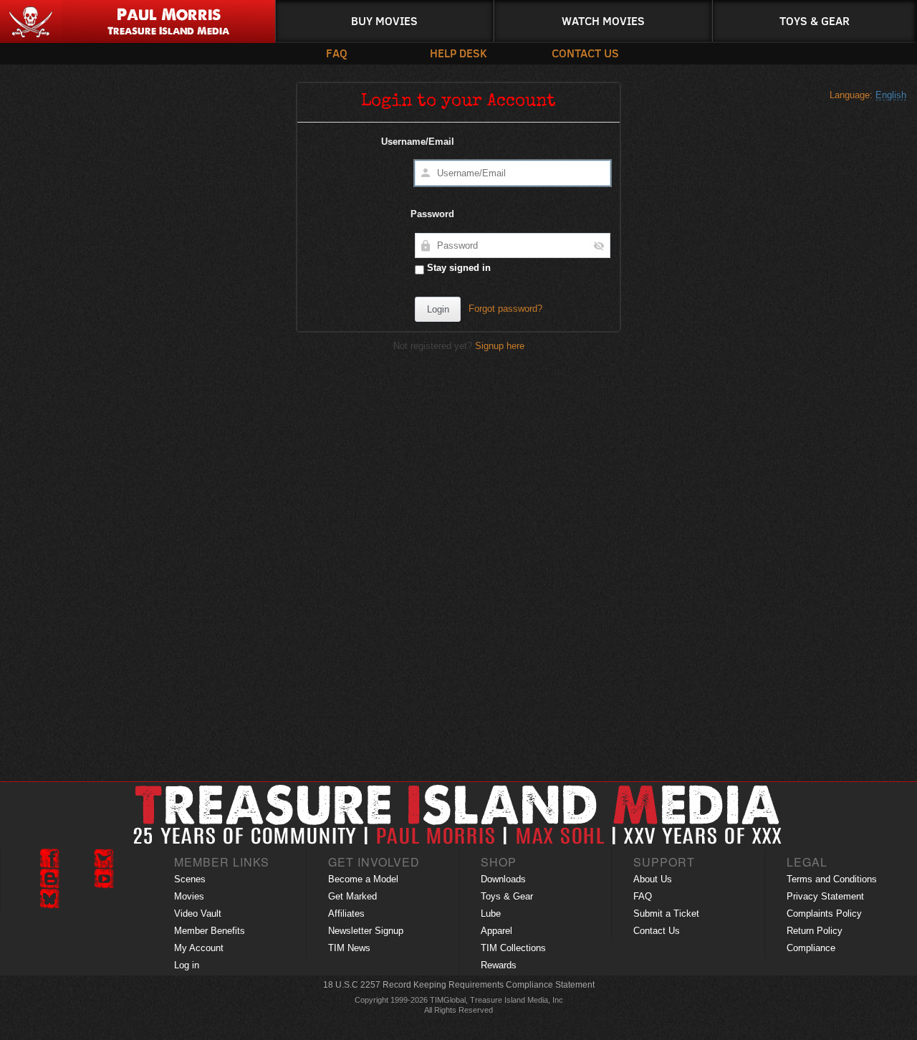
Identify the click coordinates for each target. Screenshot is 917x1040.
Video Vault (197, 913)
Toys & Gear (814, 20)
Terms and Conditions (832, 879)
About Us (652, 879)
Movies (189, 896)
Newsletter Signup (365, 930)
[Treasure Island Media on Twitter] (104, 859)
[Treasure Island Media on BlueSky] (49, 899)
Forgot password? (505, 308)
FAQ (336, 52)
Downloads (503, 879)
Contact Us (584, 52)
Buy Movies (384, 20)
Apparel (496, 930)
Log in (186, 965)
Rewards (499, 965)
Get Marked (352, 896)
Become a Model (363, 879)
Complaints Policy (824, 913)
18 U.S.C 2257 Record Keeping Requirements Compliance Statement (459, 985)
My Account (199, 948)
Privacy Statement (825, 896)
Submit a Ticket (666, 913)
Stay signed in (457, 267)
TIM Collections (513, 948)
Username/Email (417, 141)
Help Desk (458, 52)
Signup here (499, 345)
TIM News (349, 948)
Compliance (811, 948)
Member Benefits (209, 930)
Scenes (190, 879)
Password (432, 214)
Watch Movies (603, 20)
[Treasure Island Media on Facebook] (49, 859)
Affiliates (346, 913)
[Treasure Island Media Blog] (49, 879)
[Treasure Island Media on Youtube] (104, 879)
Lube (491, 913)
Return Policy (814, 930)
